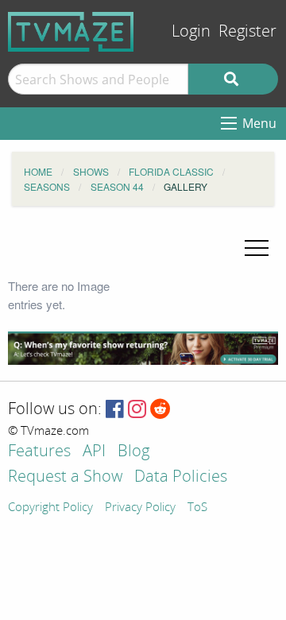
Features (39, 452)
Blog (133, 452)
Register (247, 31)
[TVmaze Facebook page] (115, 409)
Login (191, 31)
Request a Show (65, 477)
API (94, 452)
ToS (197, 508)
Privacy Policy (140, 508)
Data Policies (180, 477)
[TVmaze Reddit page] (160, 409)
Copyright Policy (50, 508)
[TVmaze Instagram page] (137, 409)
